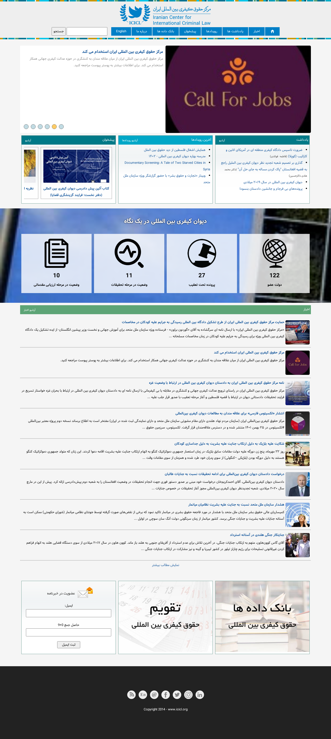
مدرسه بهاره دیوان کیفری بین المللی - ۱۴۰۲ (177, 156)
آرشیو (222, 140)
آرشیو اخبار (29, 310)
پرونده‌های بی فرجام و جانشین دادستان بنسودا (271, 189)
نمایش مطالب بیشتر (165, 565)
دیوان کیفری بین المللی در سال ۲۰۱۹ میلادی (273, 182)
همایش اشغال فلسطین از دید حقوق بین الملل (174, 150)
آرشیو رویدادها (130, 140)
